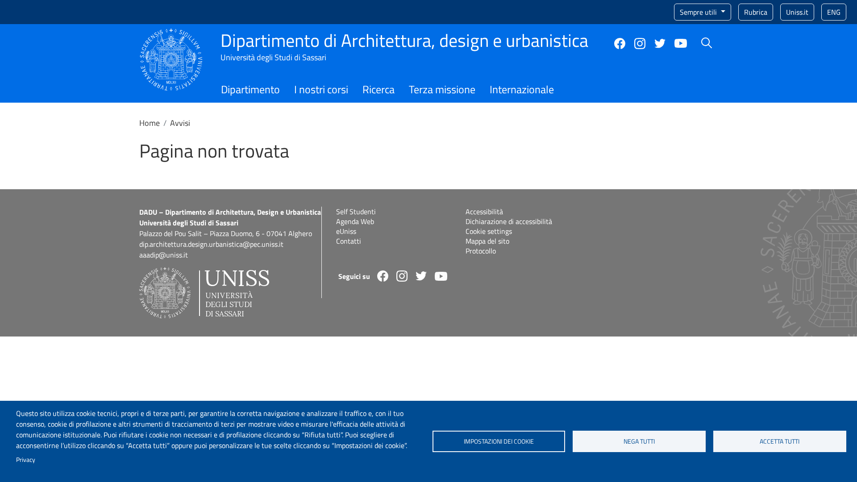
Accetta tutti (779, 441)
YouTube (680, 43)
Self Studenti (356, 211)
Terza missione (442, 89)
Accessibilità (484, 211)
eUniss (346, 231)
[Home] (171, 34)
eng (833, 12)
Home (149, 123)
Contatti (348, 241)
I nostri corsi (321, 89)
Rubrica (755, 12)
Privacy (25, 459)
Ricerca (378, 89)
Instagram (639, 43)
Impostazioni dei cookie (499, 441)
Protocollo (481, 251)
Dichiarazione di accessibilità (509, 221)
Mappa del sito (487, 241)
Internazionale (522, 89)
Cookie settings (489, 231)
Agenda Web (355, 221)
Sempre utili (699, 12)
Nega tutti (639, 441)
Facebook (619, 43)
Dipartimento (250, 89)
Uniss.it (797, 12)
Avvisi (180, 123)
